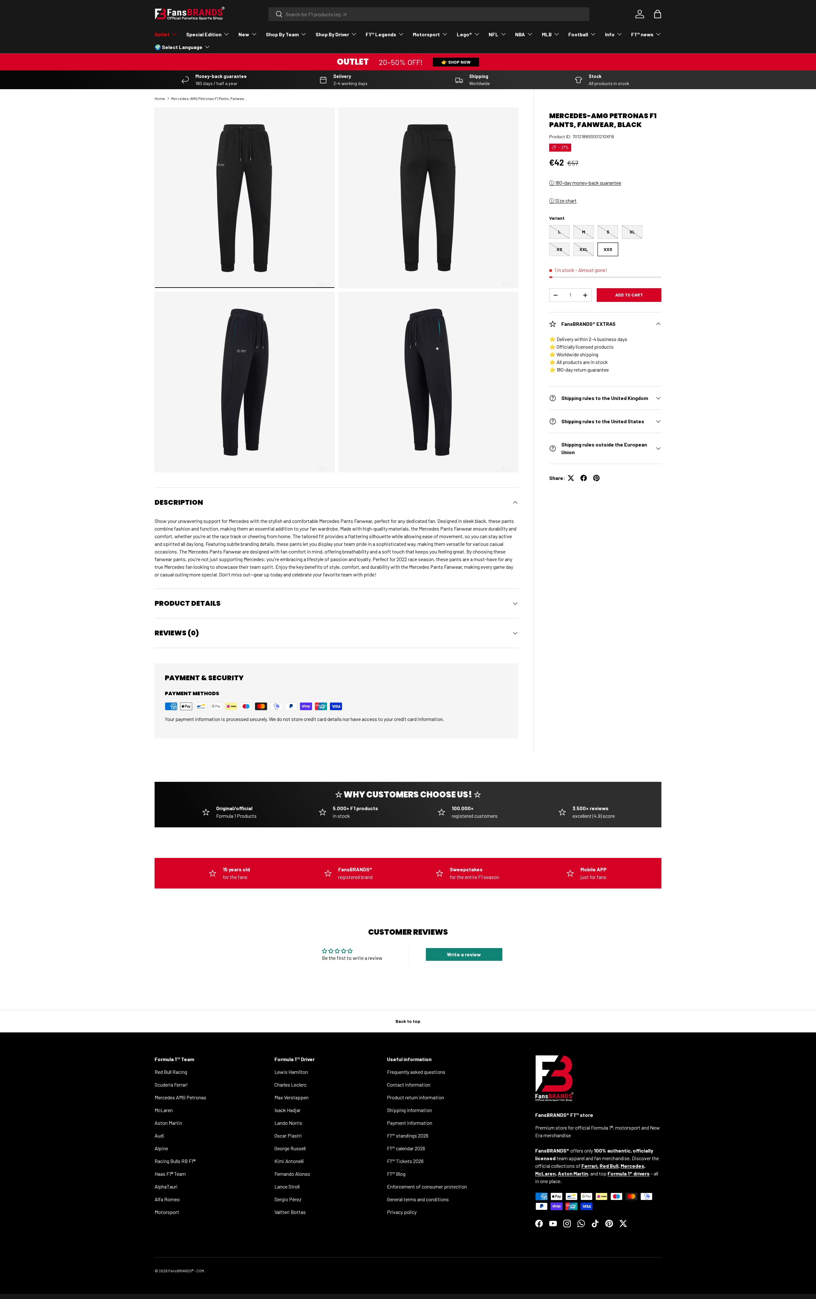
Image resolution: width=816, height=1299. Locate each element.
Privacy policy (402, 1212)
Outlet (162, 34)
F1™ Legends (381, 34)
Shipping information (409, 1110)
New (243, 34)
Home (160, 98)
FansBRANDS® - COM (186, 1270)
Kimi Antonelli (289, 1161)
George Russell (290, 1148)
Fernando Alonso (292, 1174)
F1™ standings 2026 (407, 1135)
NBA (520, 34)
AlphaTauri (166, 1186)
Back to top (408, 1021)
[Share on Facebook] (583, 478)
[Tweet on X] (571, 478)
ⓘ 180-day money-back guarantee (585, 183)
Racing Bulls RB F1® (175, 1161)
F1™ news (642, 34)
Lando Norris (288, 1123)
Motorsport (426, 34)
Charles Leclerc (290, 1084)
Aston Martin (168, 1123)
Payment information (409, 1123)
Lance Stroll (287, 1186)
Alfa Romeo (167, 1199)
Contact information (408, 1084)
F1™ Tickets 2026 (405, 1161)
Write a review (464, 954)
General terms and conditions (418, 1199)
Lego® (464, 34)
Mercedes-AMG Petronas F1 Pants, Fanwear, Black (209, 98)
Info (610, 34)
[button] (658, 14)
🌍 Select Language (178, 47)
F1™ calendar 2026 (406, 1148)
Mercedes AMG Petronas (180, 1097)
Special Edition (204, 34)
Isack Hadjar (287, 1110)
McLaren (164, 1110)
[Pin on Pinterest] (596, 478)
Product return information (415, 1097)
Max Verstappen (291, 1097)
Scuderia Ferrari (171, 1084)
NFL (494, 34)
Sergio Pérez (288, 1199)
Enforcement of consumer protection (427, 1186)
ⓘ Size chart (563, 200)
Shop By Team (282, 34)
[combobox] (428, 14)
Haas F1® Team (170, 1174)
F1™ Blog (396, 1174)
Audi (159, 1135)
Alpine (161, 1148)
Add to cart (629, 294)
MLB (547, 34)
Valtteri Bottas (290, 1212)
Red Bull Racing (171, 1072)
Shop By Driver (332, 34)
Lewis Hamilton (291, 1072)
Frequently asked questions (416, 1072)
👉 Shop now (455, 62)
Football (578, 34)
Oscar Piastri (288, 1135)
